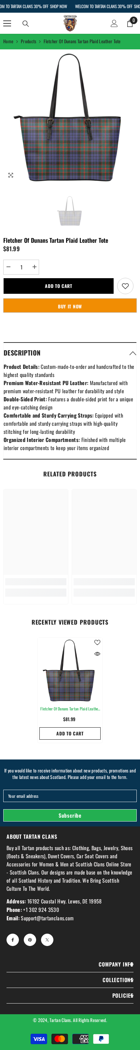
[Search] (26, 24)
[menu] (7, 23)
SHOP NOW (58, 6)
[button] (70, 352)
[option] (70, 116)
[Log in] (114, 23)
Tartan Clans (60, 1020)
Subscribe (70, 815)
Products (28, 41)
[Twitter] (47, 940)
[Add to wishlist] (125, 286)
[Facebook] (13, 940)
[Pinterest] (30, 940)
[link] (35, 581)
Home (8, 41)
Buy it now (70, 306)
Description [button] (22, 352)
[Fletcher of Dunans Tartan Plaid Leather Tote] (70, 670)
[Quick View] (97, 654)
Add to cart (58, 285)
